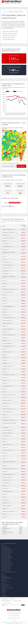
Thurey (4, 471)
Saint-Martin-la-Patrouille (7, 334)
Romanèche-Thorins (6, 268)
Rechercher (21, 166)
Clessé (3, 458)
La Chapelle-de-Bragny (7, 306)
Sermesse (4, 403)
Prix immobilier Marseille (6, 556)
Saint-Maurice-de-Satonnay (8, 289)
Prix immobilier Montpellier (6, 557)
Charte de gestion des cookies (14, 618)
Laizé (3, 300)
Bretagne (3, 579)
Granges (4, 297)
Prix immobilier (4, 598)
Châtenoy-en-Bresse (6, 400)
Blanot (3, 414)
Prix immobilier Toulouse (6, 551)
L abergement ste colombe (8, 420)
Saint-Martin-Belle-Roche (7, 474)
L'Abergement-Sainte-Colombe (9, 423)
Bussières (4, 249)
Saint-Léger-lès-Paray (7, 386)
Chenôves (4, 488)
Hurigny (4, 240)
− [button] (3, 134)
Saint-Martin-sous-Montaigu (8, 276)
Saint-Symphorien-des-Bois (8, 374)
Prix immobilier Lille (5, 559)
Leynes (4, 494)
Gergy (3, 508)
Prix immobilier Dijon (5, 565)
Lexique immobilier (13, 598)
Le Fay (3, 377)
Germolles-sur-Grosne (7, 450)
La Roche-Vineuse (6, 352)
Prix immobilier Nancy (5, 570)
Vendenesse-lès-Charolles (8, 232)
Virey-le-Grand (5, 262)
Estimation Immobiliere (15, 597)
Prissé (3, 283)
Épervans (4, 485)
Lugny (3, 441)
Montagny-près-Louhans (7, 394)
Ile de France (4, 576)
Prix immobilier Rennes (6, 561)
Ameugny (4, 363)
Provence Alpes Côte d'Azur (7, 587)
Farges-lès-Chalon (6, 505)
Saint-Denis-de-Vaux (6, 366)
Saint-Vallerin (5, 243)
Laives (3, 447)
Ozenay (4, 371)
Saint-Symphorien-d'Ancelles (8, 252)
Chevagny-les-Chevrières (7, 238)
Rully (3, 280)
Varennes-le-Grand (6, 491)
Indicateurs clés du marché (8, 37)
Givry (3, 295)
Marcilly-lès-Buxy (6, 315)
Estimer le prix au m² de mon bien (9, 35)
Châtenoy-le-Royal (6, 477)
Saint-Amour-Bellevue (7, 329)
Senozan (4, 369)
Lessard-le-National (6, 343)
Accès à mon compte (17, 600)
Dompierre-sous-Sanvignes (8, 511)
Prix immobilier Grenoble (6, 562)
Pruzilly (4, 360)
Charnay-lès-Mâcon (6, 265)
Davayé (4, 383)
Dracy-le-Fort (5, 270)
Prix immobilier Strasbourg (6, 564)
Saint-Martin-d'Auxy (6, 444)
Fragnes (4, 354)
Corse (2, 582)
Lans (3, 256)
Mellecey (4, 357)
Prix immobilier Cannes (6, 568)
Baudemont (5, 502)
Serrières (4, 309)
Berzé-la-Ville (5, 273)
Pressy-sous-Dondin (6, 292)
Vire (3, 455)
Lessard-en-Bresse (6, 433)
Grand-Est (3, 589)
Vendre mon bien (4, 597)
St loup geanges (5, 436)
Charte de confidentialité (14, 615)
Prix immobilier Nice (5, 560)
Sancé (3, 303)
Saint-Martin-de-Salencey (7, 229)
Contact (12, 599)
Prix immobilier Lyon (5, 548)
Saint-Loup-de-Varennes (7, 408)
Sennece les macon (6, 320)
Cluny (3, 497)
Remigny (4, 465)
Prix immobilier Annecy (6, 553)
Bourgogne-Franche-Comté (7, 578)
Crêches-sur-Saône (6, 323)
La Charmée (5, 417)
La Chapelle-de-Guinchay (7, 317)
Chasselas (4, 235)
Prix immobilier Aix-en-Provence (7, 549)
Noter (23, 605)
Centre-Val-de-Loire (5, 581)
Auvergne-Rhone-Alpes (6, 577)
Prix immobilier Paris (5, 547)
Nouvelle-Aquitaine (5, 585)
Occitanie (3, 591)
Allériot (3, 326)
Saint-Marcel (5, 500)
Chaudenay (5, 427)
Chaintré (4, 517)
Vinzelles (4, 332)
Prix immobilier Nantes (6, 555)
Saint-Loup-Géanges (6, 430)
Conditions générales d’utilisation (14, 613)
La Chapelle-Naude (6, 246)
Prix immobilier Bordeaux (6, 552)
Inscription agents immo (6, 600)
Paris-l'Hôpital (5, 483)
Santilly (4, 453)
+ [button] (3, 132)
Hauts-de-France (4, 590)
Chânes (4, 391)
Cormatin (4, 380)
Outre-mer (3, 592)
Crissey (4, 397)
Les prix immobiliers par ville (8, 39)
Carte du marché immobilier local (9, 33)
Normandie (3, 583)
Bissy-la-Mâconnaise (6, 346)
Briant (3, 389)
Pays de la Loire (4, 586)
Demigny (4, 340)
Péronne (4, 337)
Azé (3, 438)
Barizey (4, 514)
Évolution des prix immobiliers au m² (10, 31)
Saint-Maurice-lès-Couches (8, 468)
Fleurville (4, 286)
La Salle (4, 406)
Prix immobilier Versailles (6, 566)
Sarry (3, 259)
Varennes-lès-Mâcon (7, 411)
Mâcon (3, 312)
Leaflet (25, 160)
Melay (3, 349)
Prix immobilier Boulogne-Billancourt (8, 572)
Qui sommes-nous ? (5, 599)
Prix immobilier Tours (5, 569)
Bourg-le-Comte (5, 480)
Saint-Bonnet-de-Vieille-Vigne (8, 461)
